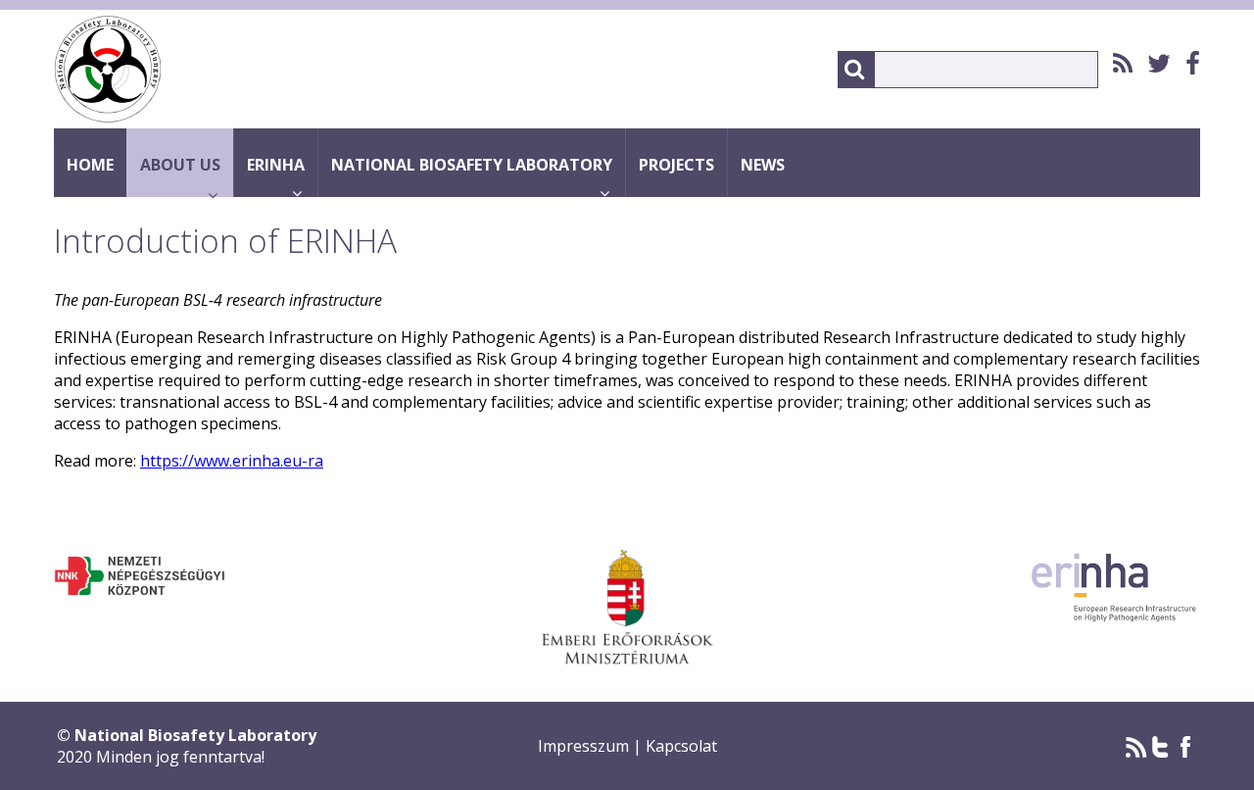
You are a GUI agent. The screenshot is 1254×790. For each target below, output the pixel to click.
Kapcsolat (681, 746)
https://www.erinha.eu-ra (231, 460)
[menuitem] (1115, 63)
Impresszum (585, 746)
